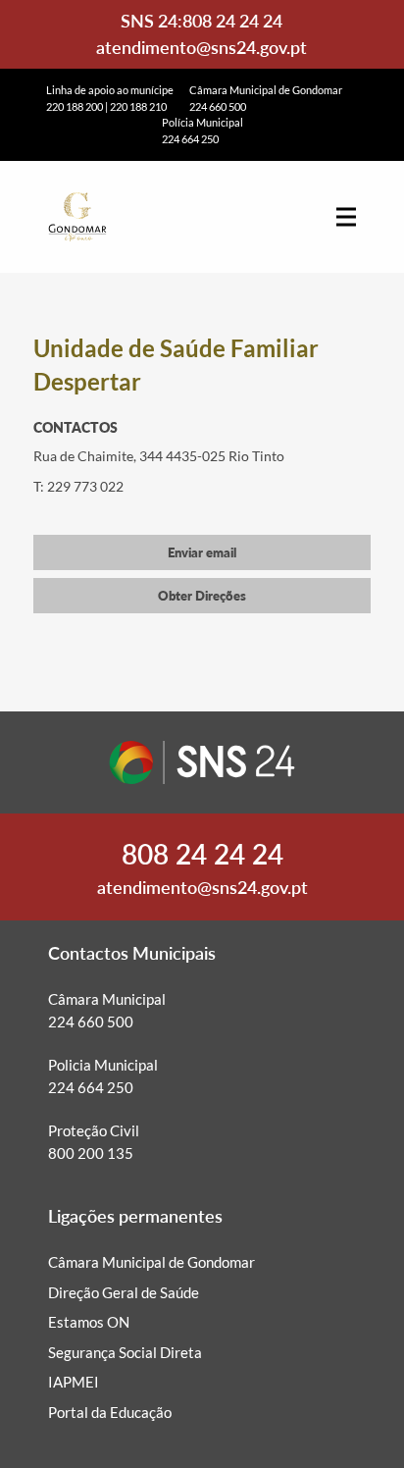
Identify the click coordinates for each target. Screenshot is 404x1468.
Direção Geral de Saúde (123, 1292)
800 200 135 (90, 1153)
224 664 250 (190, 138)
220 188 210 (138, 106)
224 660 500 (217, 106)
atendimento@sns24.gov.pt (201, 47)
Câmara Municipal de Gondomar (151, 1262)
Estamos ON (88, 1322)
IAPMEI (73, 1381)
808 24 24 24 (232, 20)
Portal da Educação (110, 1412)
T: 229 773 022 (78, 486)
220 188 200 (74, 106)
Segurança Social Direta (125, 1352)
